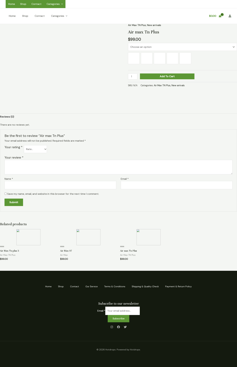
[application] (61, 4)
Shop (23, 4)
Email (125, 179)
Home (11, 4)
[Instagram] (111, 327)
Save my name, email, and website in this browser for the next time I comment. (53, 194)
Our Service (91, 286)
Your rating (13, 147)
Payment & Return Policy (178, 286)
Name (9, 179)
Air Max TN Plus (137, 25)
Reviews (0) (7, 116)
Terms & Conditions (114, 286)
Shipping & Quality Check (145, 286)
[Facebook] (118, 327)
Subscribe (118, 318)
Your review (14, 157)
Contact (36, 4)
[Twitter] (125, 327)
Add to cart (167, 76)
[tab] (7, 116)
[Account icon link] (229, 16)
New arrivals (154, 25)
